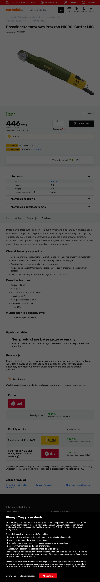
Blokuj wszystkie (27, 576)
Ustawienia (11, 576)
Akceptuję (48, 576)
